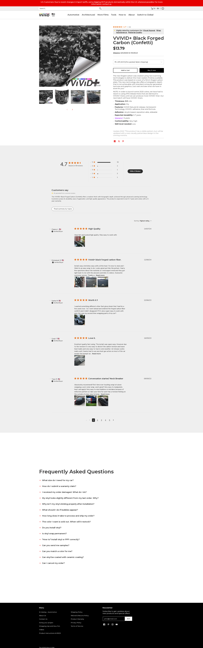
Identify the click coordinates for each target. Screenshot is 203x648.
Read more (100, 275)
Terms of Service (77, 626)
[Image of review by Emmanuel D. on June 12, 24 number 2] (91, 282)
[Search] (100, 8)
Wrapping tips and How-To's (49, 626)
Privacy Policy (76, 623)
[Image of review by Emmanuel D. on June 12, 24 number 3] (103, 282)
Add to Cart (125, 70)
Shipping (116, 53)
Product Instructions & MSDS (50, 633)
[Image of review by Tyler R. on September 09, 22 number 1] (79, 401)
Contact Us (43, 619)
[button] (114, 141)
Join (128, 619)
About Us (42, 616)
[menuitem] (155, 8)
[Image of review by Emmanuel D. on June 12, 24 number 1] (79, 282)
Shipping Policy (76, 612)
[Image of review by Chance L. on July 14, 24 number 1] (79, 241)
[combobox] (69, 8)
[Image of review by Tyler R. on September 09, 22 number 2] (91, 401)
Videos (41, 630)
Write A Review (135, 171)
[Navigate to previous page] (89, 420)
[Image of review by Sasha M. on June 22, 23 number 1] (79, 320)
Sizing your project (46, 623)
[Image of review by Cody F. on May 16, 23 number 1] (79, 360)
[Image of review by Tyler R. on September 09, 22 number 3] (103, 401)
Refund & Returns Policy (80, 616)
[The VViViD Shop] (47, 15)
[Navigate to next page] (113, 420)
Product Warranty (77, 619)
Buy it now (152, 70)
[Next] (72, 109)
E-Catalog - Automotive (48, 612)
